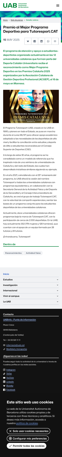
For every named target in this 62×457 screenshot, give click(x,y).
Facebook (10, 389)
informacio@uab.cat (15, 345)
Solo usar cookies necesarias (30, 431)
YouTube (10, 377)
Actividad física (33, 253)
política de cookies (27, 423)
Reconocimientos (13, 253)
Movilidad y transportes (16, 349)
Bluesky (9, 385)
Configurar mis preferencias (30, 438)
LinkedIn (10, 382)
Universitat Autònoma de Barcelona (15, 5)
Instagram (10, 370)
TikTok (9, 373)
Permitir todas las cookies (29, 445)
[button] (28, 41)
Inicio (6, 274)
